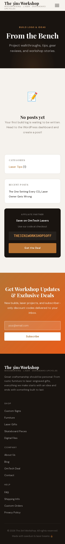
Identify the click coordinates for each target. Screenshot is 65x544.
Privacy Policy (12, 512)
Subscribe (32, 336)
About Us (9, 454)
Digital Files (11, 438)
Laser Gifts (10, 424)
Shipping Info (12, 499)
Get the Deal (32, 247)
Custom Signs (12, 411)
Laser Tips (15, 167)
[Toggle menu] (57, 5)
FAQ (6, 492)
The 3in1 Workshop (25, 5)
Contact (9, 475)
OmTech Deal (12, 468)
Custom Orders (13, 505)
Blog (6, 461)
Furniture (9, 417)
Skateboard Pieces (15, 431)
